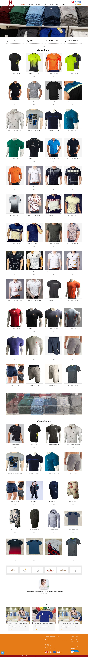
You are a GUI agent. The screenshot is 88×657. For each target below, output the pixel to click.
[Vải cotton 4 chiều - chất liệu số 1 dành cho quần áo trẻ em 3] (70, 615)
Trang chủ (23, 4)
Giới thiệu (30, 4)
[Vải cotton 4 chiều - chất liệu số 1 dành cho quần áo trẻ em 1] (18, 615)
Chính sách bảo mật (74, 641)
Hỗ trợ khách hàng (74, 646)
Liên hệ (63, 4)
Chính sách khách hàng (75, 644)
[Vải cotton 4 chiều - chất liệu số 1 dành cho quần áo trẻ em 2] (44, 615)
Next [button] (70, 588)
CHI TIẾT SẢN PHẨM (15, 78)
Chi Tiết (10, 629)
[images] (73, 1)
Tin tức (51, 4)
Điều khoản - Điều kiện (75, 639)
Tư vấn (44, 4)
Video (57, 4)
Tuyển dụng (73, 648)
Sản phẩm (38, 4)
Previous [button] (18, 588)
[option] (44, 404)
